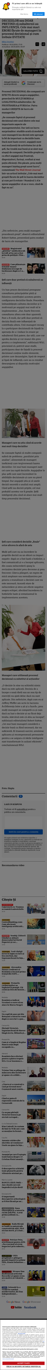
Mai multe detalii (21, 1333)
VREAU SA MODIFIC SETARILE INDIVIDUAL (23, 1366)
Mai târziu (24, 14)
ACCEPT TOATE (23, 1363)
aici (43, 1341)
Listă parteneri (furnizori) (8, 1359)
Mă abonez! (38, 14)
